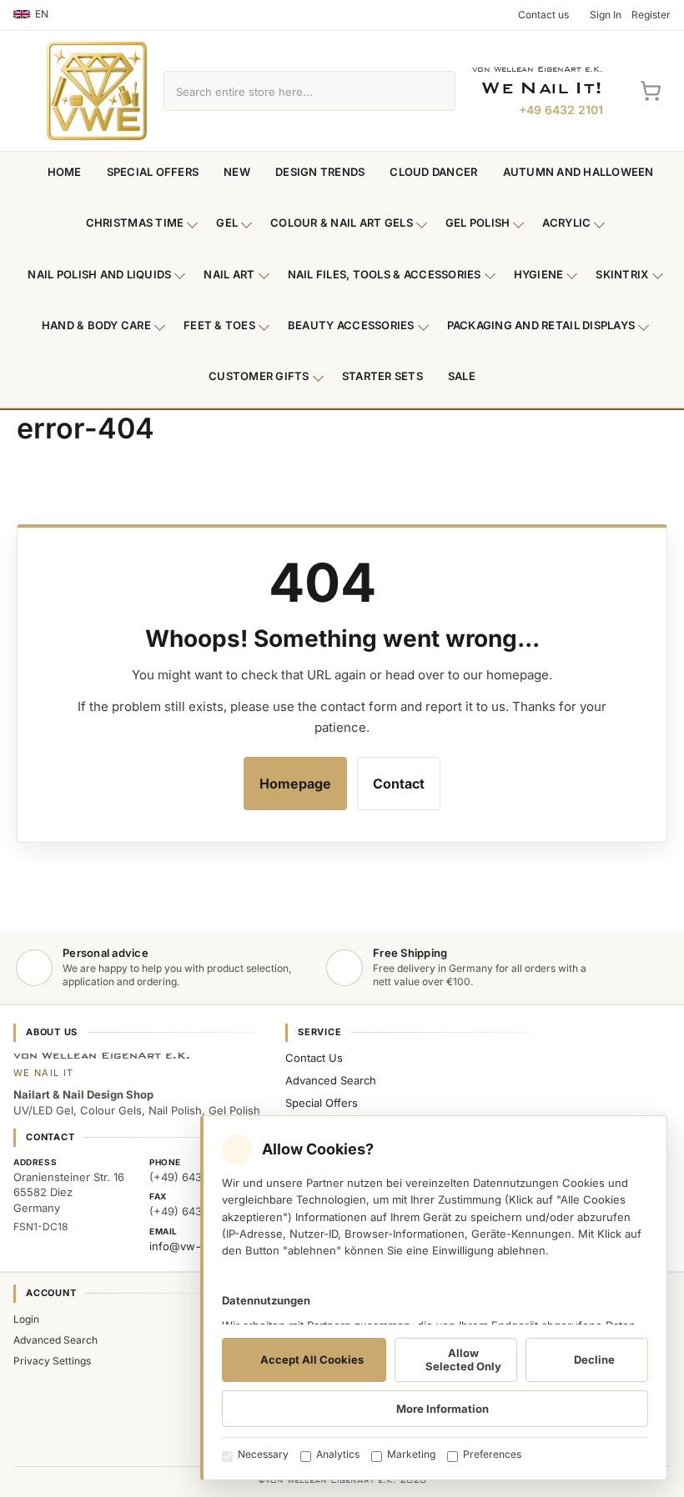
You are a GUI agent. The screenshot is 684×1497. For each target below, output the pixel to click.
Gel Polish (477, 222)
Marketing (411, 1454)
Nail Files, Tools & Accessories (384, 274)
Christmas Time (135, 222)
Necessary (263, 1454)
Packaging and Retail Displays (541, 325)
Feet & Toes (219, 325)
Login (26, 1319)
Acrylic (566, 222)
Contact (399, 783)
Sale (461, 376)
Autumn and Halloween (578, 171)
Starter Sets (382, 376)
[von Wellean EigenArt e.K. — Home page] (97, 91)
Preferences (492, 1454)
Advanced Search (330, 1080)
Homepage (295, 783)
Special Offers (153, 171)
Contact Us (314, 1057)
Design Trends (320, 171)
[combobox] (290, 91)
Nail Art (229, 274)
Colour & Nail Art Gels (341, 222)
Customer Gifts (259, 376)
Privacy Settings (52, 1360)
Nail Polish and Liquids (99, 274)
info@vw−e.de (187, 1246)
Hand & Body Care (96, 325)
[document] (433, 1297)
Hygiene (539, 274)
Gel (227, 222)
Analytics (338, 1454)
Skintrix (622, 274)
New (237, 171)
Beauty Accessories (351, 325)
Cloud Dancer (433, 171)
